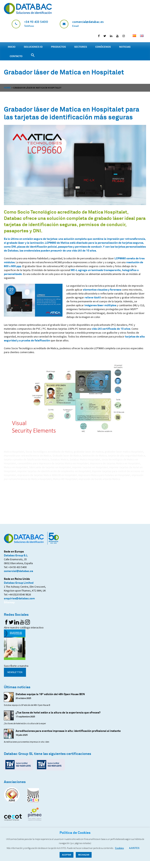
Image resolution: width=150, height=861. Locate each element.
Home (7, 87)
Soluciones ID (33, 46)
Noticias (124, 46)
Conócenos (103, 46)
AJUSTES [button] (134, 848)
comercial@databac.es (18, 571)
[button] (147, 3)
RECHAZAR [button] (83, 854)
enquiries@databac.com (19, 598)
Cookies (119, 848)
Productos (58, 46)
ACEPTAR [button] (66, 854)
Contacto (16, 56)
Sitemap (9, 602)
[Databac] (28, 13)
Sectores (80, 46)
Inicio (11, 46)
